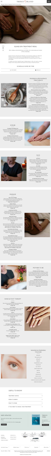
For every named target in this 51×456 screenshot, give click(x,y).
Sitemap (48, 450)
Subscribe (4, 424)
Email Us (38, 70)
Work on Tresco (4, 440)
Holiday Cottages (16, 447)
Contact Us (12, 435)
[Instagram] (9, 451)
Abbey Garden (46, 447)
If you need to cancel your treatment (20, 406)
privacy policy (18, 422)
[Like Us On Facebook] (3, 48)
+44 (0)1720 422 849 (34, 450)
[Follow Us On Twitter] (3, 50)
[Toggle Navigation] (1, 1)
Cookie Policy (13, 439)
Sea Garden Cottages (4, 447)
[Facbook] (8, 451)
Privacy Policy (13, 437)
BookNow (49, 1)
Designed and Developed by (25, 454)
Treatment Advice (14, 395)
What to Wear (13, 403)
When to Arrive (13, 399)
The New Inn (27, 447)
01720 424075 (13, 70)
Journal (2, 435)
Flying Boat (36, 447)
